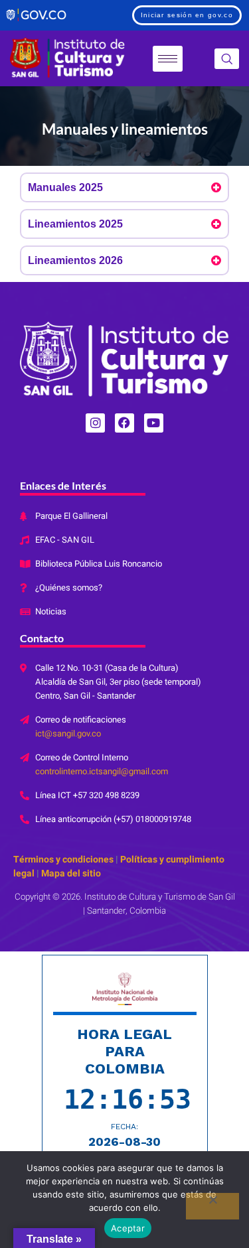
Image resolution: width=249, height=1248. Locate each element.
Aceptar (128, 1228)
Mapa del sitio (70, 873)
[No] (212, 1206)
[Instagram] (95, 423)
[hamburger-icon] (168, 59)
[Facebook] (124, 423)
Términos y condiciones (63, 860)
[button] (226, 58)
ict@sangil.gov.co (68, 733)
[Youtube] (153, 423)
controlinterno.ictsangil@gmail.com (101, 771)
